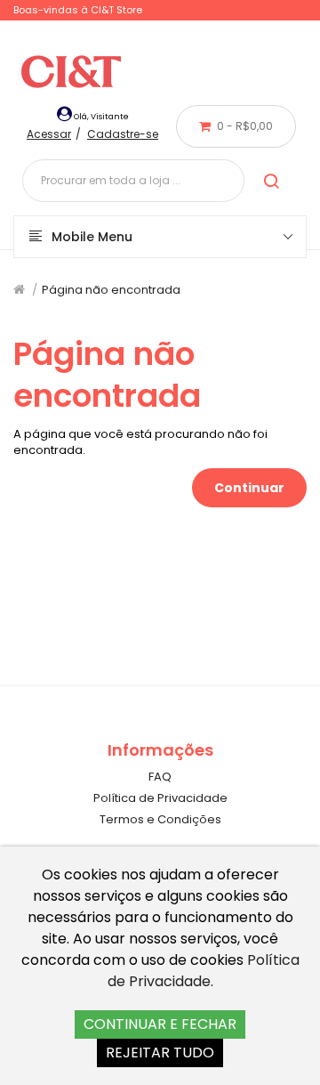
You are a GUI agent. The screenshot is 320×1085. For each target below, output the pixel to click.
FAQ (160, 776)
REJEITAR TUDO (160, 1052)
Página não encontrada (111, 289)
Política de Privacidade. (204, 971)
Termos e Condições (160, 819)
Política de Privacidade (160, 797)
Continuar (249, 488)
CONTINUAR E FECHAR (160, 1024)
